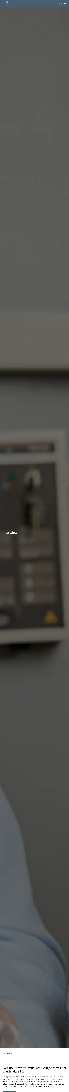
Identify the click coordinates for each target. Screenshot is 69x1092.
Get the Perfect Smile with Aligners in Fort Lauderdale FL (34, 1069)
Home (4, 1053)
